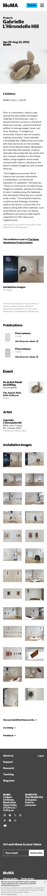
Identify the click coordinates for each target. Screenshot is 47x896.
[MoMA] (8, 873)
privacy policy (12, 894)
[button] (42, 5)
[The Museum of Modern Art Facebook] (10, 815)
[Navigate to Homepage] (10, 5)
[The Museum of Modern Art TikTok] (5, 820)
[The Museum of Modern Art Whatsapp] (15, 820)
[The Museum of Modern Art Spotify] (10, 820)
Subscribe (36, 852)
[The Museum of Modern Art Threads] (20, 815)
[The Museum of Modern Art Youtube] (5, 826)
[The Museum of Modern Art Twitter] (15, 815)
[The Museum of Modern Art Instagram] (5, 815)
